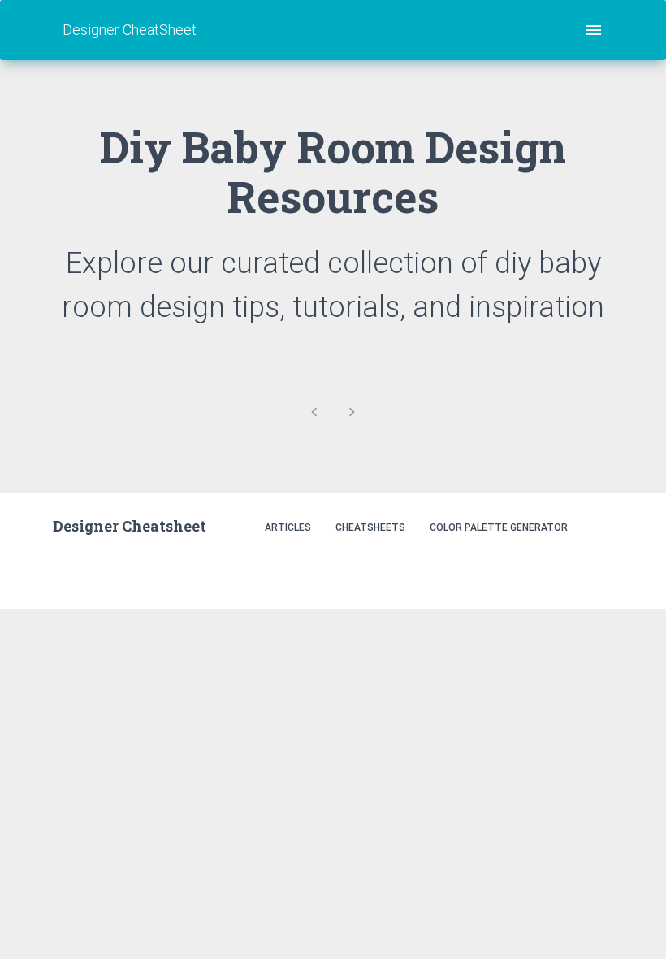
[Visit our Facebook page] (560, 570)
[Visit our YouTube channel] (595, 570)
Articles (288, 527)
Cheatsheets (370, 527)
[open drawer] (593, 30)
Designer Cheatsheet (129, 526)
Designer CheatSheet (130, 29)
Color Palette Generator (499, 527)
